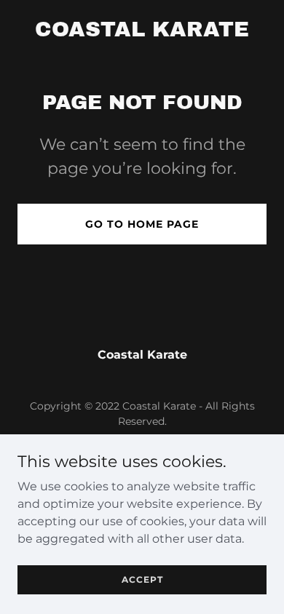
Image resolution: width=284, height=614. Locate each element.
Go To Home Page (142, 224)
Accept (142, 579)
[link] (142, 32)
